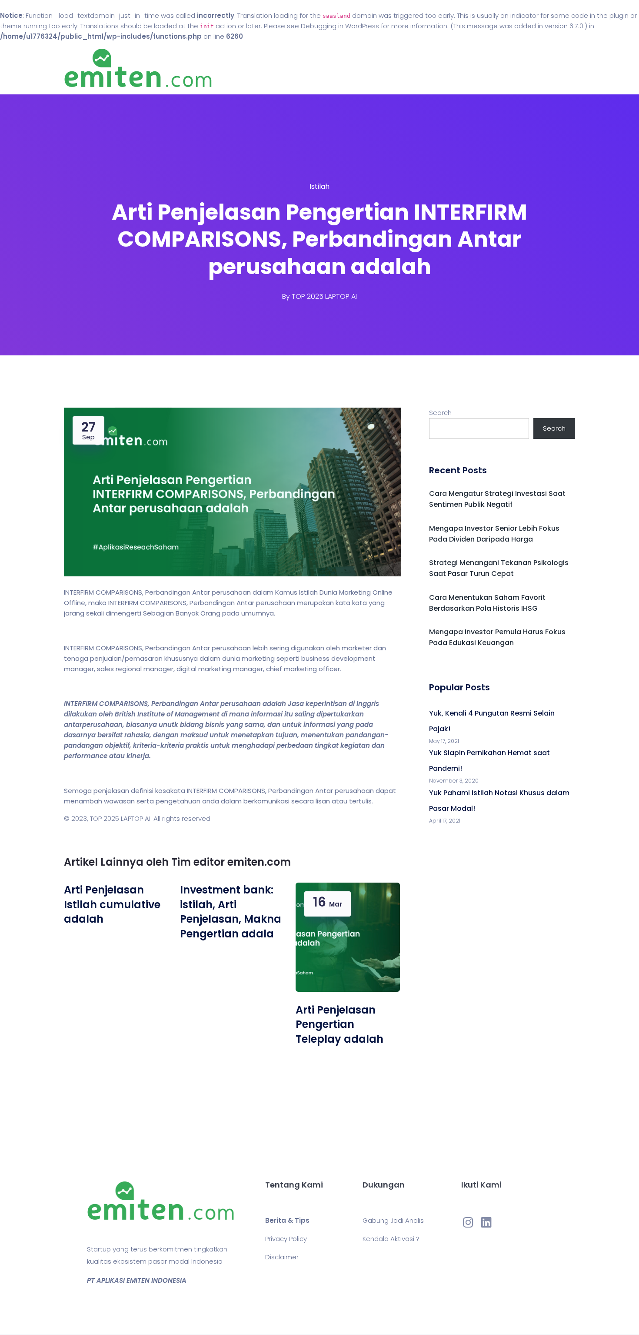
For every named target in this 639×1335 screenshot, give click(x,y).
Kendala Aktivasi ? (391, 1238)
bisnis (214, 724)
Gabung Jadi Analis (393, 1220)
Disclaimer (282, 1256)
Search (440, 412)
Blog (331, 68)
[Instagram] (468, 1222)
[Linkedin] (486, 1222)
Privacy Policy (286, 1238)
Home (293, 68)
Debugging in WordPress (340, 25)
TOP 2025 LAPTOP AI (324, 296)
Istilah (319, 186)
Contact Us (379, 68)
